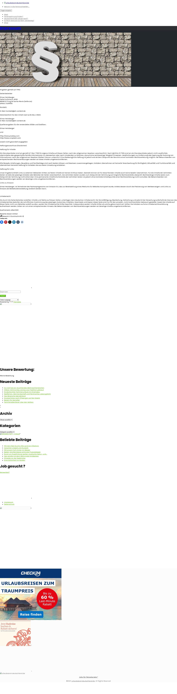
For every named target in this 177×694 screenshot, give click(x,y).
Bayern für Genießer (12, 400)
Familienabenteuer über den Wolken (18, 402)
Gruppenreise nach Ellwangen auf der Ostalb (22, 398)
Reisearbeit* (5, 472)
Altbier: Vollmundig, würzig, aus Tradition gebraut (24, 390)
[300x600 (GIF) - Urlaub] (10, 434)
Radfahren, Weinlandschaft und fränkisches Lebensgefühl (27, 394)
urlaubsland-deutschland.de (83, 681)
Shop (6, 23)
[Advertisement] (15, 258)
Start (6, 14)
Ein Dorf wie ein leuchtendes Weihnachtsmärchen (24, 388)
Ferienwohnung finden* (13, 16)
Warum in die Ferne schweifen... (17, 7)
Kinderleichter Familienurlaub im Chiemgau (22, 392)
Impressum (10, 28)
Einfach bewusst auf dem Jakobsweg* (19, 21)
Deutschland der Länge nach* (16, 18)
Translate (17, 302)
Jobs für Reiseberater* (88, 677)
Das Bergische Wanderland (15, 396)
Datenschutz (9, 504)
